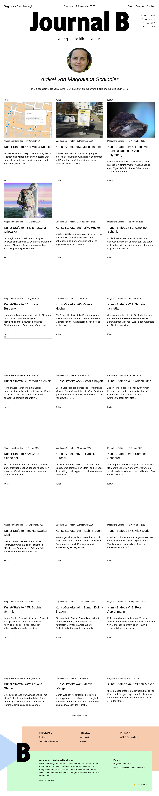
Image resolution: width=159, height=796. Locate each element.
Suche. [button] (151, 6)
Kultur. (95, 39)
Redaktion (43, 737)
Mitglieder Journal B (122, 763)
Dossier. (140, 6)
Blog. (131, 6)
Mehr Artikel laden (79, 715)
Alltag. (63, 39)
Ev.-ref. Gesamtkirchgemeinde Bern (129, 768)
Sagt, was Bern (18, 6)
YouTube (150, 27)
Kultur (6, 100)
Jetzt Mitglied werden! (48, 741)
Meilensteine (85, 737)
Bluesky (150, 23)
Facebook (149, 19)
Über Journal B (45, 733)
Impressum (125, 733)
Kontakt (83, 741)
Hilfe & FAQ (85, 733)
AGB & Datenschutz (129, 737)
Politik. (79, 39)
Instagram (149, 16)
